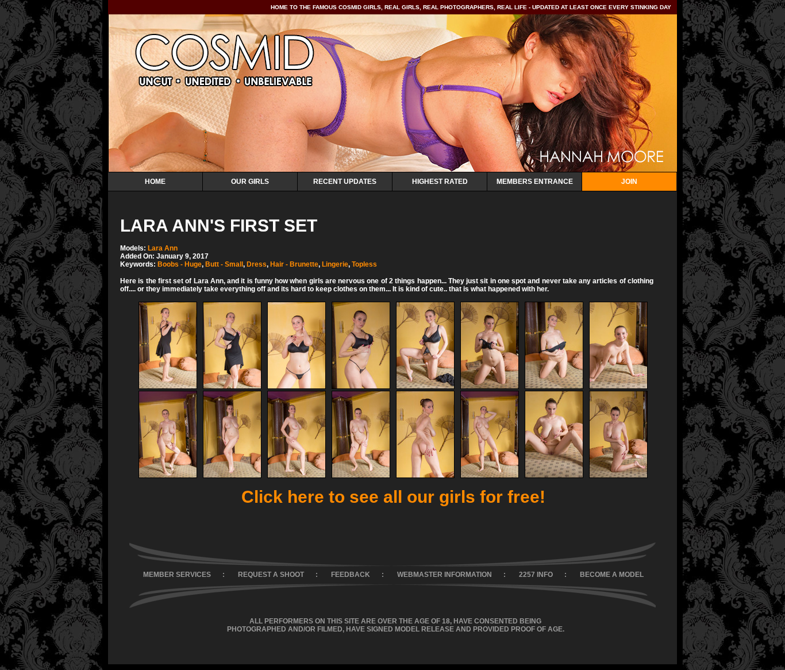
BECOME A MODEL (612, 575)
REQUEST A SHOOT (271, 575)
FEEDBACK (350, 575)
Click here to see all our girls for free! (393, 496)
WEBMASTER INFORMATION (444, 575)
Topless (364, 264)
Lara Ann (163, 248)
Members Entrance (535, 182)
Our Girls (250, 182)
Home (155, 182)
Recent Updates (344, 182)
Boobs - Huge (179, 264)
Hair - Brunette (294, 264)
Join (629, 182)
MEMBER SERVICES (177, 575)
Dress (257, 264)
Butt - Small (224, 264)
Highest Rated (440, 182)
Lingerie (335, 264)
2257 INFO (536, 575)
